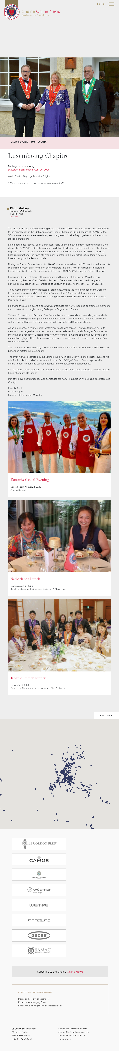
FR (98, 4)
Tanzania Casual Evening (30, 480)
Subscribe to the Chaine (60, 971)
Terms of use (64, 1039)
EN (103, 4)
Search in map (106, 715)
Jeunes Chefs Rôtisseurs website (73, 1032)
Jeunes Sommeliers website (71, 1035)
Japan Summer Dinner (28, 678)
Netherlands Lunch (25, 579)
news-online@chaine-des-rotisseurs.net (43, 1005)
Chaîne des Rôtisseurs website (72, 1028)
